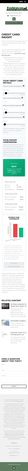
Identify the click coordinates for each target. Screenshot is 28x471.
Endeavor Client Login (14, 23)
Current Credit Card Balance (13, 86)
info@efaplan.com (15, 15)
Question (4, 375)
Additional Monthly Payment (14, 117)
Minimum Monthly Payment (13, 105)
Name (3, 364)
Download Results (14, 266)
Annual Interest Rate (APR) (13, 98)
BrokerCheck (19, 401)
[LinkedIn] (14, 467)
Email (3, 370)
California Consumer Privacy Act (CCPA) (14, 434)
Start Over (14, 263)
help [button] (23, 86)
